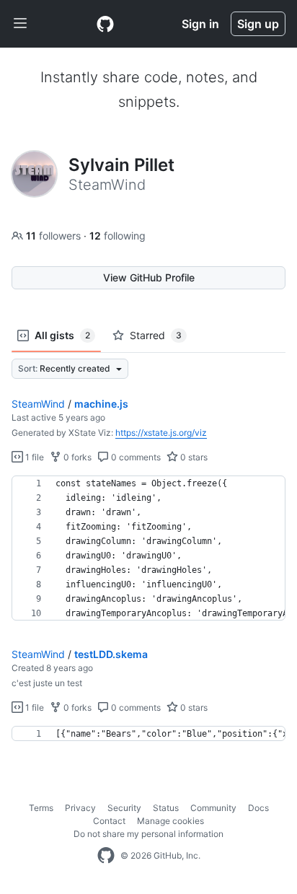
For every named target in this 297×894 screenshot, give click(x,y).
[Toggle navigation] (20, 23)
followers (55, 235)
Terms (41, 807)
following (117, 235)
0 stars (193, 457)
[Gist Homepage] (105, 23)
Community (213, 807)
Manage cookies (170, 820)
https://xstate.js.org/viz (161, 432)
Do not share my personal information (148, 833)
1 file (33, 457)
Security (124, 807)
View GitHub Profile (149, 277)
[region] (148, 548)
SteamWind (38, 404)
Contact (109, 820)
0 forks (76, 457)
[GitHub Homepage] (106, 855)
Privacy (80, 807)
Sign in (200, 24)
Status (166, 807)
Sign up (258, 24)
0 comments (135, 457)
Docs (258, 807)
